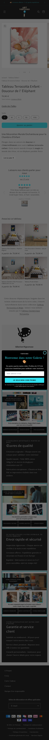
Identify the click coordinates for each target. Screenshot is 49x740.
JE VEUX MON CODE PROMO (24, 380)
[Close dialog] (44, 352)
